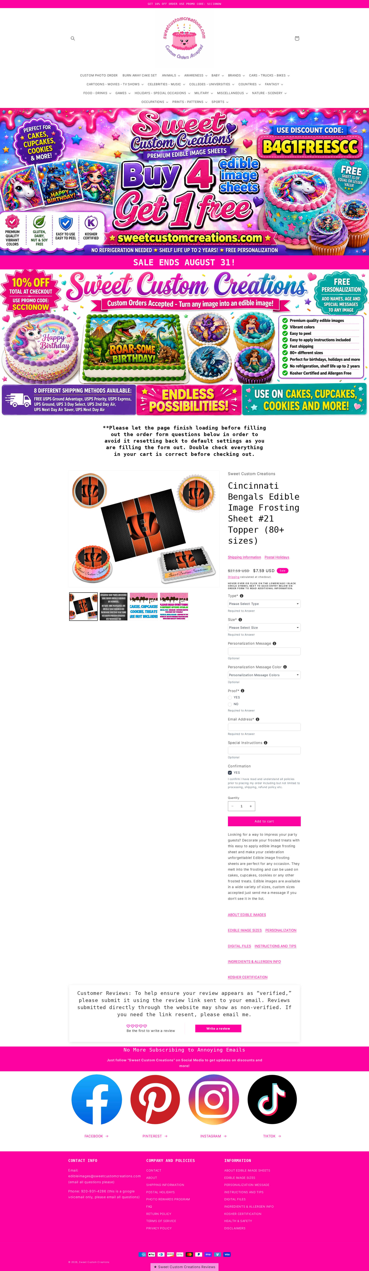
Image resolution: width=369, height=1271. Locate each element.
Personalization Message (249, 643)
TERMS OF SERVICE (161, 1221)
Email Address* (241, 719)
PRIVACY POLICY (159, 1228)
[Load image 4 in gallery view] (174, 607)
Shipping (233, 576)
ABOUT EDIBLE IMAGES (247, 915)
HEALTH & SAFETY (238, 1221)
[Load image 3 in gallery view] (144, 607)
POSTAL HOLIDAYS (160, 1192)
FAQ (149, 1206)
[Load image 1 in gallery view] (83, 607)
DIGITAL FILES (239, 946)
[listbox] (264, 604)
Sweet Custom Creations (94, 1262)
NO (236, 704)
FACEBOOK (94, 1136)
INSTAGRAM (210, 1136)
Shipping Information (244, 557)
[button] (72, 38)
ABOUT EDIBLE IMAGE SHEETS (247, 1170)
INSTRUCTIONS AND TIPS (275, 946)
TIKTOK (269, 1136)
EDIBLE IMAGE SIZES (245, 930)
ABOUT (151, 1177)
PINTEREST (152, 1136)
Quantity (233, 797)
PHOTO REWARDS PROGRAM (168, 1199)
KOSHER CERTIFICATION (248, 977)
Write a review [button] (218, 1028)
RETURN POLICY (158, 1214)
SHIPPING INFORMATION (165, 1185)
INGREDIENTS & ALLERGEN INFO (254, 962)
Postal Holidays (277, 557)
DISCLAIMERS (234, 1228)
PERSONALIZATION (280, 930)
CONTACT (153, 1170)
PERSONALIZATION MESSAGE (246, 1185)
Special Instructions (245, 743)
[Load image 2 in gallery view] (114, 607)
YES (237, 697)
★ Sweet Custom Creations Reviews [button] (184, 1267)
